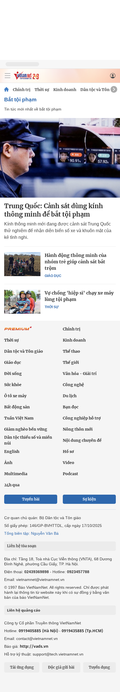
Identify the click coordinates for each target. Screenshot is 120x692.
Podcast (70, 473)
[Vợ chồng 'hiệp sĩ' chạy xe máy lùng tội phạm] (22, 302)
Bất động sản (17, 406)
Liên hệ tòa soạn (21, 546)
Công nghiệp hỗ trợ (82, 418)
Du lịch (69, 395)
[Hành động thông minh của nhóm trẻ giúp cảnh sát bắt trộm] (22, 264)
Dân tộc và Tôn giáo (99, 90)
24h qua (12, 484)
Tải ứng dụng (22, 667)
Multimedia (15, 473)
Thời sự (42, 90)
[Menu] (7, 75)
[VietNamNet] (6, 89)
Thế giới (71, 362)
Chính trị (21, 90)
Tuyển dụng (99, 667)
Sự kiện (89, 499)
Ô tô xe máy (15, 395)
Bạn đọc (70, 406)
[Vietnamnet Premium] (18, 331)
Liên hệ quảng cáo (23, 610)
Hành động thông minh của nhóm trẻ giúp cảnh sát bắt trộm (75, 261)
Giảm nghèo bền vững (25, 429)
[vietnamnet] (26, 78)
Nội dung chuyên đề (82, 440)
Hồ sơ (68, 451)
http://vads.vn (34, 646)
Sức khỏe (12, 384)
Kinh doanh (64, 90)
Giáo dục (53, 276)
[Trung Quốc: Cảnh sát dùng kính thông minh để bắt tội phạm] (60, 158)
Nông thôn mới (78, 429)
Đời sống (13, 373)
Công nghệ (73, 384)
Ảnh (8, 462)
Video (68, 462)
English (11, 451)
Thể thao (71, 351)
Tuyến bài (31, 499)
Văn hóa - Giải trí (80, 373)
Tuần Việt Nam (18, 418)
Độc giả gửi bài (61, 667)
